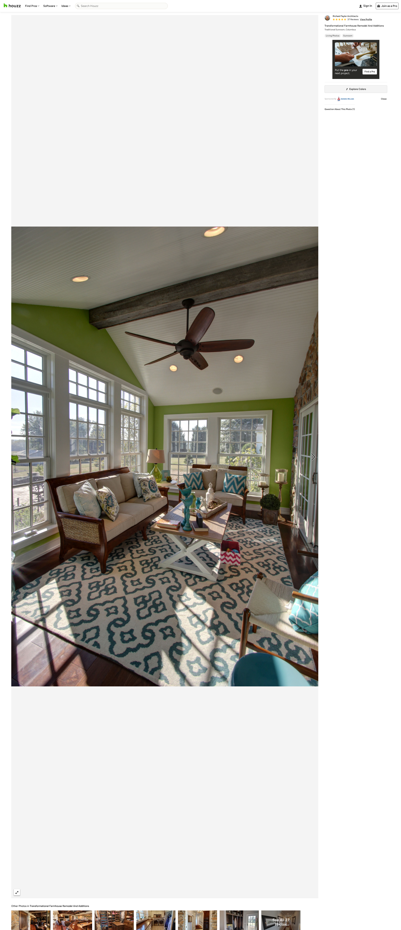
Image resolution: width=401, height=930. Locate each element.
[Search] (78, 6)
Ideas (64, 6)
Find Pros (31, 6)
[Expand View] (17, 892)
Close (384, 99)
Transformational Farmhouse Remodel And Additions (59, 906)
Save (175, 892)
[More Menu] (313, 892)
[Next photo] (313, 456)
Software (49, 6)
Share (159, 892)
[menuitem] (32, 5)
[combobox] (121, 6)
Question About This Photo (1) (340, 109)
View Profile (366, 19)
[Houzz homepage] (12, 5)
